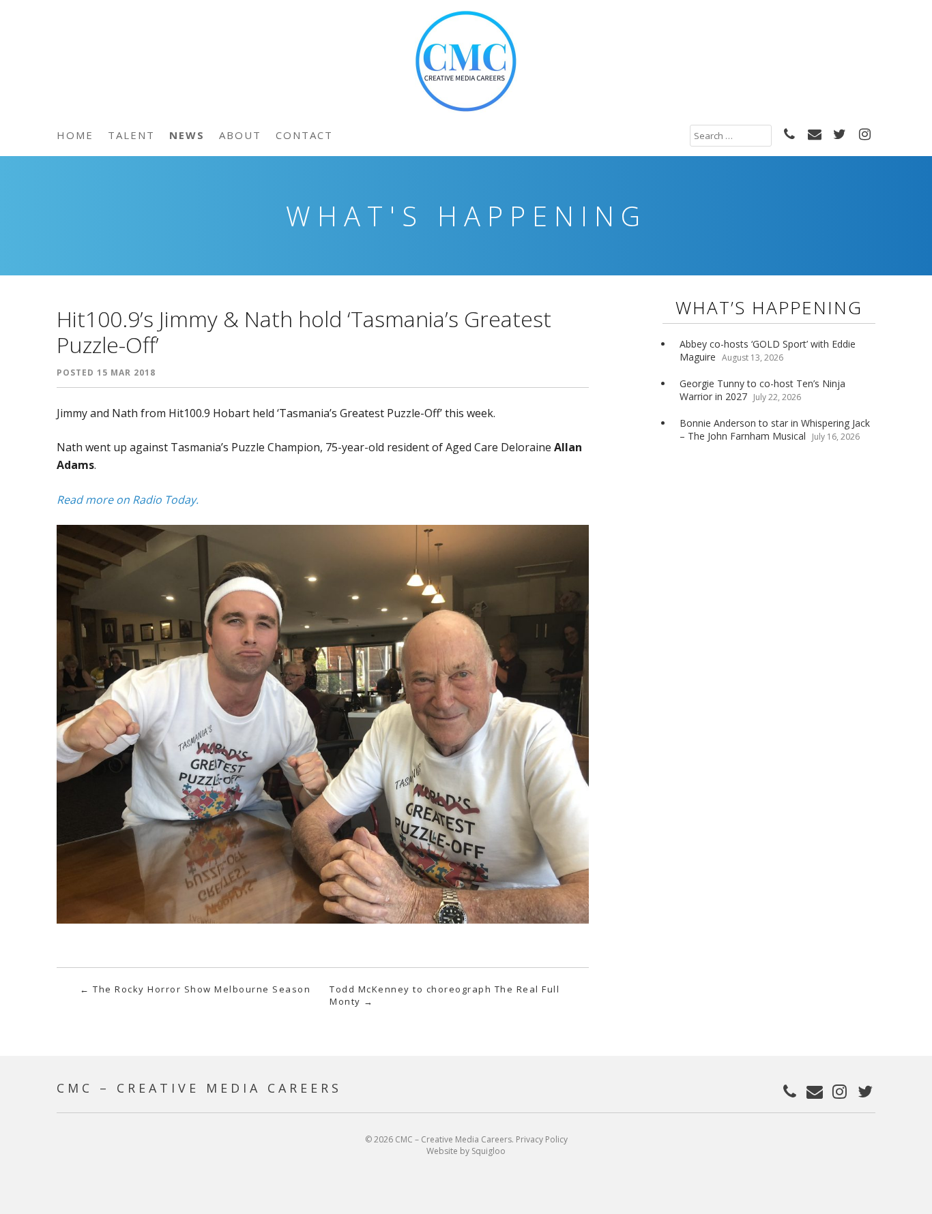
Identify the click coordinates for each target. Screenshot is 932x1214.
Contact (304, 135)
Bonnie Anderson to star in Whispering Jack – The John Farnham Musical (775, 429)
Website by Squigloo (466, 1151)
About (240, 135)
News (187, 135)
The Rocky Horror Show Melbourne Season (195, 989)
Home (75, 135)
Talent (131, 135)
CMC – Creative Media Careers (199, 1088)
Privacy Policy (542, 1139)
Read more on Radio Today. (128, 499)
